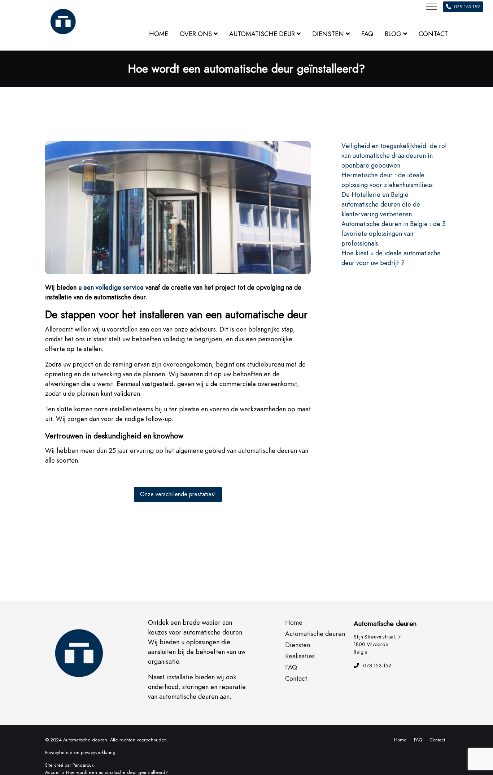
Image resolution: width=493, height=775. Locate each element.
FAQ (418, 739)
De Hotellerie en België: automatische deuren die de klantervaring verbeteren (380, 204)
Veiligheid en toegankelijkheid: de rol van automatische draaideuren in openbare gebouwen (393, 155)
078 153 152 (467, 6)
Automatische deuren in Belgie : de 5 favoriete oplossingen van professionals (393, 233)
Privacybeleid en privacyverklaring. (81, 752)
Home (400, 739)
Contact (437, 739)
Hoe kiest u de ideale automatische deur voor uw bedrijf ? (391, 258)
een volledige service (113, 287)
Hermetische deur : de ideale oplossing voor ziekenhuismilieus (387, 180)
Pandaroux (83, 765)
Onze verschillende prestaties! (178, 494)
